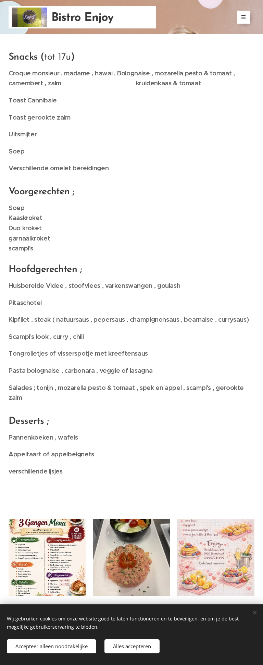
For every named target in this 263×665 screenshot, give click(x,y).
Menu (243, 17)
